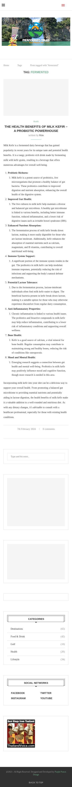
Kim (41, 135)
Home (6, 65)
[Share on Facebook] (33, 434)
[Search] (68, 5)
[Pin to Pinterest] (40, 434)
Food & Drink (38, 636)
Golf (38, 644)
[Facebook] (34, 51)
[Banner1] (36, 502)
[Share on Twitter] (36, 434)
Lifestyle (38, 659)
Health (38, 651)
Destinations (38, 629)
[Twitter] (38, 51)
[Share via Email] (44, 434)
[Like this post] (28, 434)
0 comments (49, 429)
